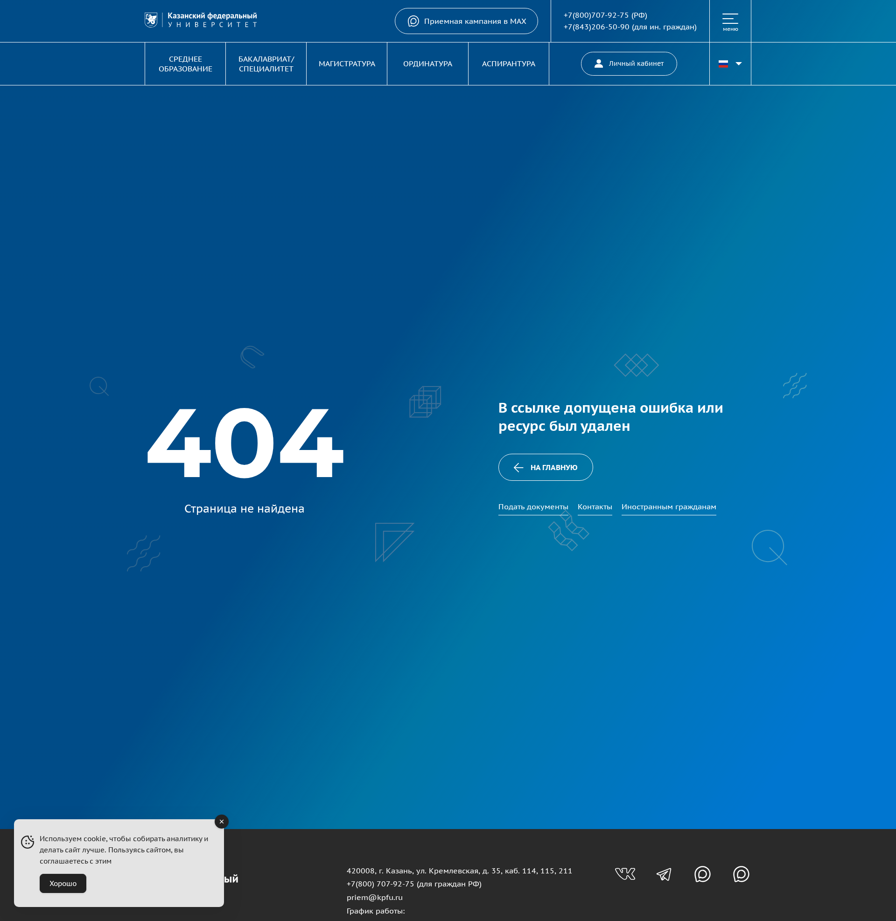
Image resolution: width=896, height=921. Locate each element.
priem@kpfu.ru (375, 897)
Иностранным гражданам (669, 506)
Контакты (595, 506)
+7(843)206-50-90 (597, 26)
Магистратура (347, 63)
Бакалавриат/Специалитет (266, 63)
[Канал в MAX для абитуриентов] (703, 874)
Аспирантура (508, 63)
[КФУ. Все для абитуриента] (201, 21)
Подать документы (533, 506)
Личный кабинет (636, 63)
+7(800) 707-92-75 (380, 883)
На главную (554, 467)
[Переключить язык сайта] (730, 63)
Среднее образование (185, 63)
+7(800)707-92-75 (596, 15)
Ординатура (427, 63)
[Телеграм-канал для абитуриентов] (664, 874)
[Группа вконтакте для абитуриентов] (625, 874)
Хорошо (63, 883)
